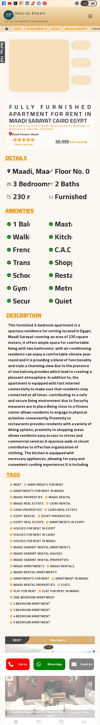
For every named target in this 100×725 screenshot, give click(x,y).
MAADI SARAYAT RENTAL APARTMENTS (41, 547)
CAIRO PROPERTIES (27, 510)
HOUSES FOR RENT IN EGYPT (34, 528)
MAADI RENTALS (62, 566)
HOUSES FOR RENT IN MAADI (34, 541)
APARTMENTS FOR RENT (45, 484)
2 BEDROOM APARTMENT (31, 603)
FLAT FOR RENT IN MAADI (60, 591)
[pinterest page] (45, 3)
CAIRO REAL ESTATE (62, 510)
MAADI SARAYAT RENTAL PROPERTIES (41, 560)
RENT (17, 484)
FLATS (65, 585)
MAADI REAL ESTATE (28, 503)
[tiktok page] (33, 3)
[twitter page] (15, 3)
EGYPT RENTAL (24, 516)
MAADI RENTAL (60, 497)
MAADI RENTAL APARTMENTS (35, 572)
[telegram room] (39, 3)
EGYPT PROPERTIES (56, 516)
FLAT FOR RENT (24, 591)
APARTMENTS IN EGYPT (67, 522)
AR (93, 3)
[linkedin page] (27, 3)
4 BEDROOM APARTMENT (31, 616)
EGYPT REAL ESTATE (28, 522)
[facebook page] (4, 3)
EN (85, 3)
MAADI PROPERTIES (28, 497)
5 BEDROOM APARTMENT (31, 622)
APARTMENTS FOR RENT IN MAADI (38, 491)
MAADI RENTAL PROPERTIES (34, 585)
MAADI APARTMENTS (28, 566)
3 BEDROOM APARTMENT (31, 610)
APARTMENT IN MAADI (71, 578)
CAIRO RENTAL (60, 503)
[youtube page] (10, 3)
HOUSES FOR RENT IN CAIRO (34, 534)
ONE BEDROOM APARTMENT (34, 597)
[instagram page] (21, 3)
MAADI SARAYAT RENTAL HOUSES (37, 553)
